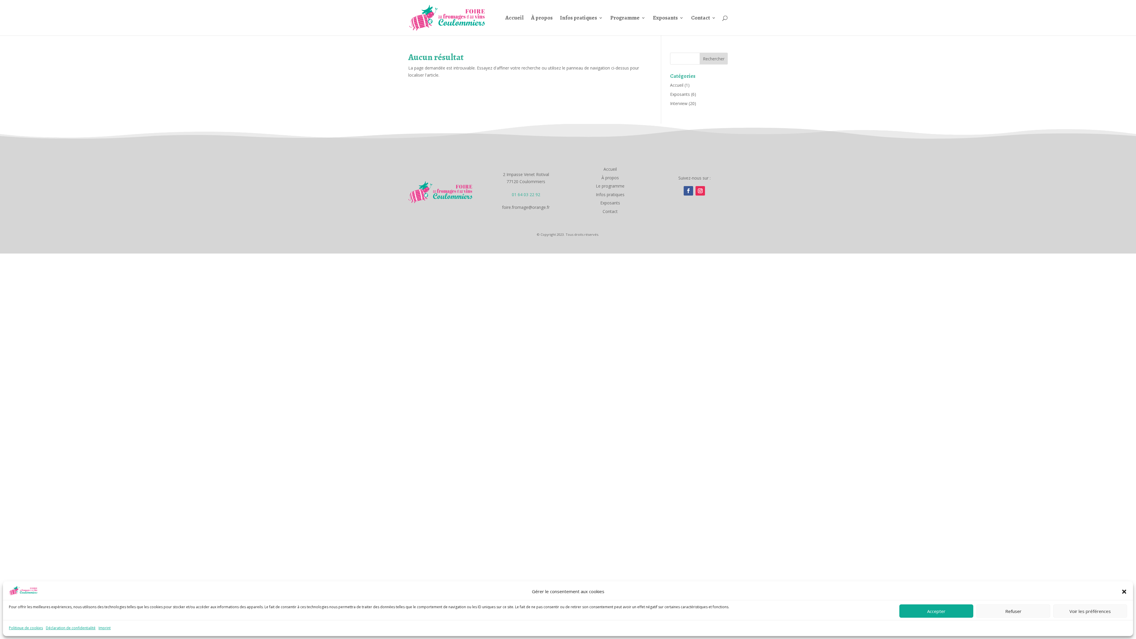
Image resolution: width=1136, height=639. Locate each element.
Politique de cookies (26, 627)
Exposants (665, 19)
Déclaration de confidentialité (71, 627)
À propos (542, 19)
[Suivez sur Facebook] (688, 191)
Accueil (514, 19)
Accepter (936, 611)
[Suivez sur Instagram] (700, 191)
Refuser (1013, 611)
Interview (679, 103)
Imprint (105, 627)
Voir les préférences (1090, 611)
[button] (1124, 592)
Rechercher (713, 59)
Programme (625, 19)
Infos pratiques (578, 19)
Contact (700, 19)
